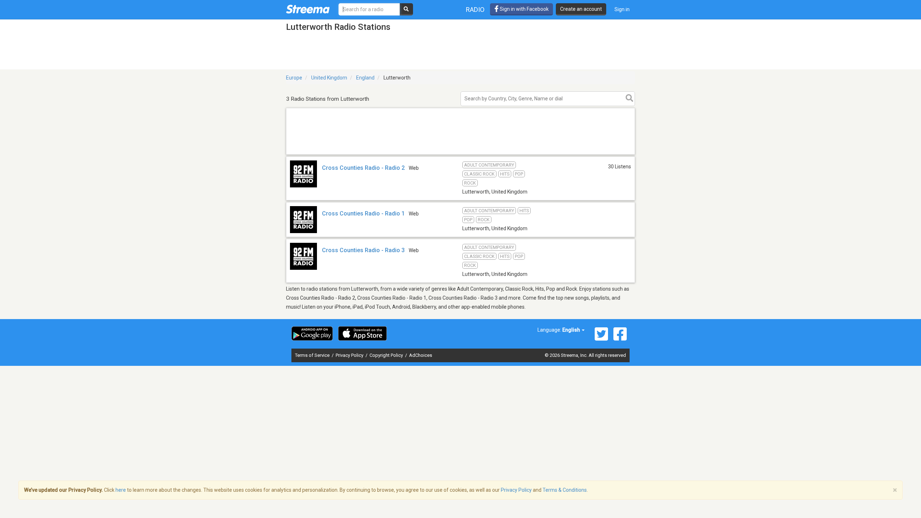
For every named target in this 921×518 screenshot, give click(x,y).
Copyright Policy (386, 355)
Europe (294, 78)
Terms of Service (313, 355)
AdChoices (420, 355)
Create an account (581, 9)
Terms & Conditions (565, 490)
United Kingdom (329, 78)
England (365, 78)
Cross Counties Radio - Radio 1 (363, 213)
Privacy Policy (350, 355)
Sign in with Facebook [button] (524, 9)
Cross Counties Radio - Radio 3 (363, 250)
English (571, 330)
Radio (475, 9)
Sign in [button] (622, 9)
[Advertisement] (460, 154)
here (120, 490)
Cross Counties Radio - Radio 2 (363, 167)
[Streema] (308, 9)
